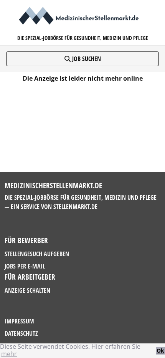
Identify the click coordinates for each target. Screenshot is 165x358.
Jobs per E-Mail (25, 266)
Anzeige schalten (27, 290)
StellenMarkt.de (75, 206)
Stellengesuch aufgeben (37, 254)
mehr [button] (9, 354)
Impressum (19, 321)
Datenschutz (21, 333)
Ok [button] (160, 350)
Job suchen (86, 59)
